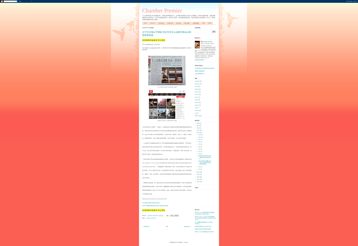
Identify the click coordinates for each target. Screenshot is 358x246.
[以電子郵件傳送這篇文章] (171, 216)
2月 (199, 167)
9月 (199, 139)
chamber (148, 218)
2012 (198, 179)
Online (196, 102)
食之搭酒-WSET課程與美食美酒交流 (205, 68)
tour (196, 113)
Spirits (196, 105)
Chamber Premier (162, 10)
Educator (153, 218)
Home (145, 23)
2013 (198, 177)
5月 (199, 149)
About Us (152, 23)
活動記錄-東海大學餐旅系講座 (203, 229)
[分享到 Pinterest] (178, 216)
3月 (199, 153)
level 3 (196, 97)
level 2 (196, 94)
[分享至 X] (174, 216)
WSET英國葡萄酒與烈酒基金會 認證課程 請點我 (155, 205)
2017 (198, 130)
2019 (198, 125)
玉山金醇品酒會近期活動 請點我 (151, 202)
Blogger (186, 242)
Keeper (197, 89)
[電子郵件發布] (167, 215)
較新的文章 (147, 226)
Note (203, 23)
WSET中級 (170, 23)
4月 (199, 151)
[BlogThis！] (172, 216)
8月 (199, 142)
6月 (199, 146)
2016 (198, 132)
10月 (199, 137)
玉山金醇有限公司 (200, 73)
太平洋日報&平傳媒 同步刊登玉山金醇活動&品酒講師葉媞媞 (204, 162)
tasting (196, 110)
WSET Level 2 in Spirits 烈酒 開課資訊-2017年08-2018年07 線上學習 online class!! (205, 218)
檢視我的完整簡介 (200, 60)
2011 (198, 181)
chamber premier (207, 41)
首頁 (167, 226)
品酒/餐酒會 (196, 23)
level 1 (196, 92)
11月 (199, 134)
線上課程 (178, 23)
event (196, 86)
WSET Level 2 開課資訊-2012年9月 (204, 231)
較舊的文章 (187, 226)
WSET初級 (161, 23)
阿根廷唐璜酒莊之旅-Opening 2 (203, 226)
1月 (199, 169)
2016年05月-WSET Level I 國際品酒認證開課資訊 (204, 157)
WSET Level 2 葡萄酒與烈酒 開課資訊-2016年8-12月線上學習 (204, 213)
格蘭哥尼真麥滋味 (200, 71)
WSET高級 (187, 23)
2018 (198, 128)
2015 (198, 172)
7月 (199, 144)
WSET (209, 23)
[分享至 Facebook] (176, 216)
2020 (198, 123)
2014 (198, 174)
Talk (196, 107)
